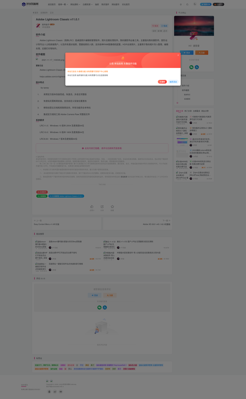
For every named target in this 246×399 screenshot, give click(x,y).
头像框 (162, 81)
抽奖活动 (173, 81)
